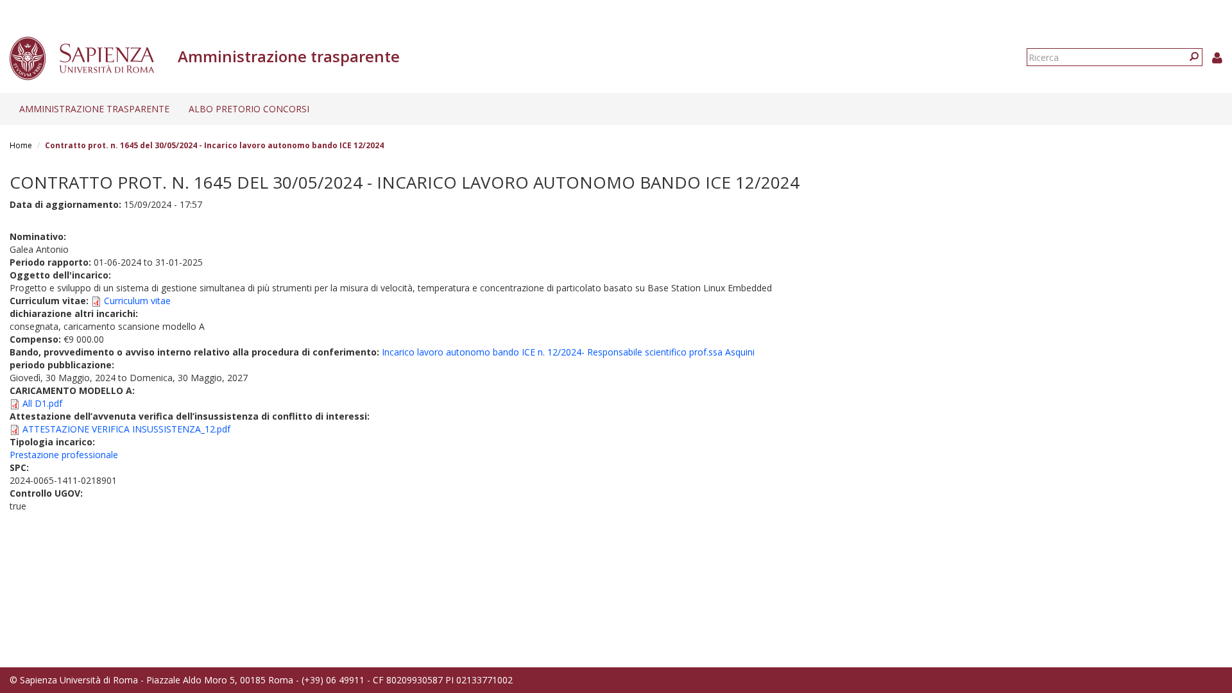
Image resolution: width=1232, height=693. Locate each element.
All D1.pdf (42, 403)
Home (21, 145)
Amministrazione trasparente (94, 109)
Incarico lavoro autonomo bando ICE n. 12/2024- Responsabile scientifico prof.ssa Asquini (568, 352)
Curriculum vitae (137, 301)
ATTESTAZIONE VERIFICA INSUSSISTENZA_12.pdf (126, 429)
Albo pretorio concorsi (249, 109)
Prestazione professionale (64, 455)
